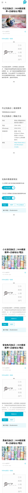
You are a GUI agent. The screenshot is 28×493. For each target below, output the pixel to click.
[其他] (25, 32)
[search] (5, 2)
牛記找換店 (20, 204)
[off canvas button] (2, 2)
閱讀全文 (14, 318)
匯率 (12, 204)
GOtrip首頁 (5, 38)
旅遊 (11, 38)
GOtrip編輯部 (5, 31)
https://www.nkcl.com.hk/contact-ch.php (20, 145)
